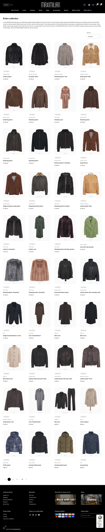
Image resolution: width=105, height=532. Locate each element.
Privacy (5, 514)
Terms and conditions (8, 518)
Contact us (6, 495)
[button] (84, 5)
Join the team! (32, 497)
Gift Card (31, 495)
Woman (6, 5)
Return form (6, 504)
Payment (5, 502)
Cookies (5, 516)
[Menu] (102, 515)
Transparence (32, 504)
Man (11, 5)
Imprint (31, 502)
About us (31, 499)
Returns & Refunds (7, 499)
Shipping (5, 497)
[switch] (99, 526)
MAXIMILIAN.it (16, 529)
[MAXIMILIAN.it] (50, 4)
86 (23, 479)
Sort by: (89, 32)
